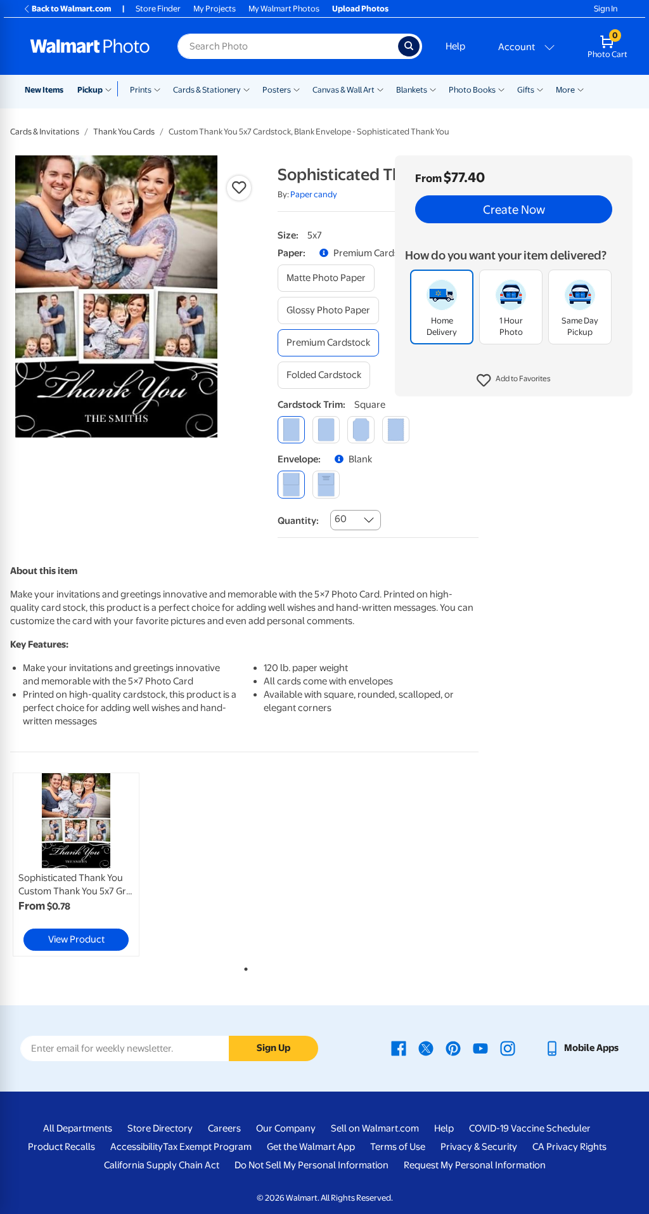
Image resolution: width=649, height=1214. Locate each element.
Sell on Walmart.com (375, 1128)
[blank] (291, 484)
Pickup (90, 90)
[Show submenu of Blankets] (433, 88)
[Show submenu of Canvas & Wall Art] (380, 88)
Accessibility (136, 1146)
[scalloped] (395, 429)
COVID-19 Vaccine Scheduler (530, 1128)
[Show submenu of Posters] (296, 88)
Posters (276, 90)
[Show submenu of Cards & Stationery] (246, 88)
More (565, 90)
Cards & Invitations (44, 131)
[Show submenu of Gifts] (540, 88)
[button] (513, 380)
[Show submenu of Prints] (157, 88)
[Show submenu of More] (580, 88)
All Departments (77, 1128)
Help (455, 46)
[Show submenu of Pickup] (111, 88)
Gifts (525, 90)
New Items (44, 90)
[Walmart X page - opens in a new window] (426, 1048)
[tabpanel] (88, 864)
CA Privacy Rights (569, 1146)
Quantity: (298, 520)
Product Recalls (61, 1146)
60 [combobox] (341, 519)
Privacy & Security (478, 1146)
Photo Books (472, 90)
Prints (140, 90)
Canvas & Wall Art (343, 90)
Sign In (605, 8)
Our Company (286, 1128)
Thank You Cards (124, 131)
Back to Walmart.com (71, 8)
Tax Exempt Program (207, 1146)
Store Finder (158, 8)
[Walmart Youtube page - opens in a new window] (480, 1048)
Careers (224, 1128)
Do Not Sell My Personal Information (312, 1165)
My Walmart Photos (283, 8)
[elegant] (361, 429)
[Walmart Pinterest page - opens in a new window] (453, 1048)
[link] (76, 864)
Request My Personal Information (475, 1165)
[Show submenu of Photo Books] (501, 88)
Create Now (514, 209)
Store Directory (160, 1128)
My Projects (214, 8)
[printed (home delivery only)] (326, 484)
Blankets (411, 90)
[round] (326, 429)
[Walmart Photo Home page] (90, 46)
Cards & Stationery (207, 90)
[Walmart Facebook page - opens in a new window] (398, 1048)
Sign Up (273, 1048)
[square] (291, 429)
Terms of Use (397, 1146)
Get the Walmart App (311, 1146)
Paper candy (313, 194)
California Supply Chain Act (161, 1165)
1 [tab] (243, 966)
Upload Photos (360, 8)
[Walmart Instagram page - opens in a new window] (507, 1048)
